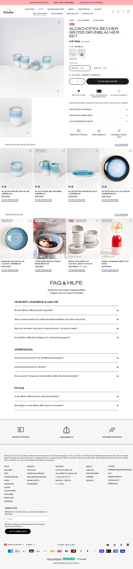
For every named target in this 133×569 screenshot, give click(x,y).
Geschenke (57, 13)
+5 (80, 256)
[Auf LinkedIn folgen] (128, 545)
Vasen (71, 9)
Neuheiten (87, 13)
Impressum (112, 484)
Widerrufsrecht (115, 477)
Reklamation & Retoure (36, 477)
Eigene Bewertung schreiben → (66, 563)
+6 (46, 256)
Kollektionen (40, 13)
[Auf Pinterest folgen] (121, 545)
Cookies (111, 466)
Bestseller (72, 13)
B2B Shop (90, 480)
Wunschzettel (33, 480)
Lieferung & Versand (35, 473)
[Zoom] (58, 91)
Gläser (97, 9)
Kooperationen (92, 473)
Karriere (89, 477)
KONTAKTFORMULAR (64, 470)
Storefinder (32, 484)
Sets (41, 9)
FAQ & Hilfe (31, 470)
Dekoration (84, 9)
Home (71, 20)
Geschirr (29, 9)
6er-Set (100, 68)
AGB (109, 473)
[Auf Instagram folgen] (114, 545)
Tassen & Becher (55, 9)
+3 (113, 256)
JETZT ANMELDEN (17, 531)
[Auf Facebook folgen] (108, 545)
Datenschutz (113, 480)
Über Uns (90, 470)
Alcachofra (98, 20)
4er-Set (77, 68)
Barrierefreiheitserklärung (120, 470)
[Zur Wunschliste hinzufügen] (59, 22)
